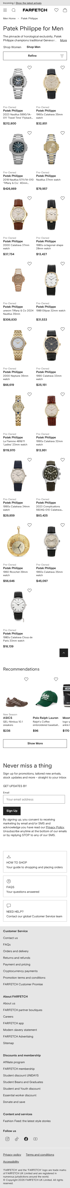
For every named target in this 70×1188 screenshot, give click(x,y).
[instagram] (7, 1139)
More (63, 40)
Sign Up (11, 810)
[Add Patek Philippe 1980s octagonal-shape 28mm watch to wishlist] (62, 198)
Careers (8, 1016)
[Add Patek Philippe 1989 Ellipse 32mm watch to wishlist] (62, 263)
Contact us (10, 937)
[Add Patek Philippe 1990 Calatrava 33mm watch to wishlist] (62, 329)
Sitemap (8, 1043)
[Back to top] (64, 653)
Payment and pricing (16, 964)
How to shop (16, 862)
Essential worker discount (19, 1095)
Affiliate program (14, 1062)
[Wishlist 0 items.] (56, 10)
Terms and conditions (40, 1154)
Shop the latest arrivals (28, 3)
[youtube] (35, 1139)
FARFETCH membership (19, 1068)
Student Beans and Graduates (23, 1081)
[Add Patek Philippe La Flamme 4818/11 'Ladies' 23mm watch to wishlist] (29, 394)
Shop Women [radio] (12, 48)
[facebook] (26, 1139)
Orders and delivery (16, 951)
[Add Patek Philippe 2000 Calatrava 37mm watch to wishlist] (29, 198)
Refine (32, 55)
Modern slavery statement (20, 1029)
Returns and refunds (16, 957)
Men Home (9, 18)
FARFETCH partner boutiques (22, 1009)
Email (6, 792)
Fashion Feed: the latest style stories (27, 1120)
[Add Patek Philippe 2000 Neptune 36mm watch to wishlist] (29, 329)
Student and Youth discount (21, 1088)
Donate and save (14, 1101)
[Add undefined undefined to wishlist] (26, 679)
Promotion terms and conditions (24, 977)
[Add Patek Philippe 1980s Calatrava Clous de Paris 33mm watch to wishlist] (29, 590)
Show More (35, 743)
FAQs (10, 887)
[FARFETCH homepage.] (35, 10)
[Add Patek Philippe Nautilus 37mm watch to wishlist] (62, 133)
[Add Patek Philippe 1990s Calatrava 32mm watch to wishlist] (62, 394)
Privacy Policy (55, 827)
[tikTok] (16, 1139)
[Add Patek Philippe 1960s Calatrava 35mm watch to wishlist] (62, 67)
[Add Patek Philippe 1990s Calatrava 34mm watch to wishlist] (29, 460)
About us (9, 1003)
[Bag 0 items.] (65, 10)
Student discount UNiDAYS (21, 1075)
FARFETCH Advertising (18, 1036)
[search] (13, 10)
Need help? (15, 911)
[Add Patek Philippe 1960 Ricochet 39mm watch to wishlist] (29, 525)
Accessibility (11, 1161)
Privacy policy (12, 1154)
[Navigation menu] (5, 10)
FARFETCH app (13, 1023)
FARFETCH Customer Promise (23, 984)
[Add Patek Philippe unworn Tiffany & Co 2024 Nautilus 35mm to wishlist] (29, 263)
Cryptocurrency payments (20, 970)
